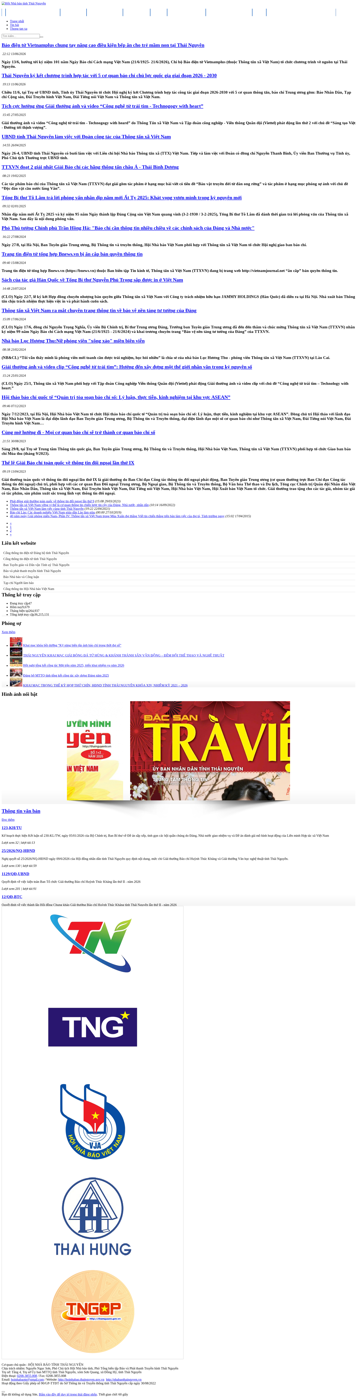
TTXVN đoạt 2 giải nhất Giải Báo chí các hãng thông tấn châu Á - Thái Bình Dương (90, 167)
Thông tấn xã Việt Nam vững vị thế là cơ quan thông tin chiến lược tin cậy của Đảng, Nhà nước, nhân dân (79, 505)
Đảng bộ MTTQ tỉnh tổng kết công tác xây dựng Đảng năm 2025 (66, 675)
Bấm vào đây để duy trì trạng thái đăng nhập (68, 1394)
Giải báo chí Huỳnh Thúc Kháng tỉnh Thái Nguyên (301, 12)
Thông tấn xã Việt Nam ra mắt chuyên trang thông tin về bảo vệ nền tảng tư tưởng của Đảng (99, 310)
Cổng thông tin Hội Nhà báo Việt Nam (28, 589)
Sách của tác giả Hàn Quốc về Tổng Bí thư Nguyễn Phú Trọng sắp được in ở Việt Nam (92, 279)
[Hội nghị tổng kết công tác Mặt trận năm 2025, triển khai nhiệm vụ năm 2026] (16, 665)
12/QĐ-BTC (12, 897)
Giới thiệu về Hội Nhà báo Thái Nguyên (32, 12)
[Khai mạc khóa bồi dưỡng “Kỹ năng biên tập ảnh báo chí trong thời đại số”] (16, 645)
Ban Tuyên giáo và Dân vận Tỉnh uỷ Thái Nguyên (36, 565)
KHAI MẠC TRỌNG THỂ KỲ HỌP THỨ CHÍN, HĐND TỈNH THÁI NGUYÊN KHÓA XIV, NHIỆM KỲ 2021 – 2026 (105, 685)
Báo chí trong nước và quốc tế (229, 12)
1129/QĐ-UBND (15, 874)
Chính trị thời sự (73, 12)
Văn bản (259, 12)
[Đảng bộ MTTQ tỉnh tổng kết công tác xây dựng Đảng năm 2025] (16, 675)
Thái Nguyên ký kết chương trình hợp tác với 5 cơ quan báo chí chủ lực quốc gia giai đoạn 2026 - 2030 (109, 75)
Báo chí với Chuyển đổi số (186, 12)
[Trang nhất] (3, 12)
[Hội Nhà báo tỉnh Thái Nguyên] (24, 3)
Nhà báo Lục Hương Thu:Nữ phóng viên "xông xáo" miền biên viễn (73, 340)
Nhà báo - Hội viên (137, 12)
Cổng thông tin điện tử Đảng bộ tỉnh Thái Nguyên (36, 553)
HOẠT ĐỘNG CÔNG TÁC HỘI (104, 12)
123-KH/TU (12, 828)
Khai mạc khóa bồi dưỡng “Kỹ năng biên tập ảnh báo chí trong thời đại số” (72, 645)
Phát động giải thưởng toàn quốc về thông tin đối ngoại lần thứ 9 (52, 501)
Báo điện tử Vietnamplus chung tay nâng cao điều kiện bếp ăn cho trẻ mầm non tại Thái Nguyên (103, 45)
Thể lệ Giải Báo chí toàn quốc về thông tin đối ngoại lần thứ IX (68, 462)
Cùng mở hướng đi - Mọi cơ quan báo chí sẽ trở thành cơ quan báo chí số (78, 432)
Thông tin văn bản (21, 811)
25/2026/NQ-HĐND (18, 851)
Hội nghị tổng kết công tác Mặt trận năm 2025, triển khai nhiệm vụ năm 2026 (73, 665)
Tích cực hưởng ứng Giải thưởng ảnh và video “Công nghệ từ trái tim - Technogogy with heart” (102, 106)
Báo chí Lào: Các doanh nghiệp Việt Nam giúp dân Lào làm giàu (52, 512)
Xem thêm (8, 632)
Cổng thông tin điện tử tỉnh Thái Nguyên (30, 559)
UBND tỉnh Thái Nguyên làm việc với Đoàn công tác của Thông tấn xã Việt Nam (86, 136)
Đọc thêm (8, 819)
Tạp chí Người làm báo (18, 583)
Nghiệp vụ (158, 12)
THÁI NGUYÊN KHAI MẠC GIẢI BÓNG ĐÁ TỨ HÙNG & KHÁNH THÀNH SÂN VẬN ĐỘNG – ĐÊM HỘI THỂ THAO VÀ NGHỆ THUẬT (123, 655)
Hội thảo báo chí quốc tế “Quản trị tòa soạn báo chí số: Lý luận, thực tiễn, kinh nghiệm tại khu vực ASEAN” (116, 397)
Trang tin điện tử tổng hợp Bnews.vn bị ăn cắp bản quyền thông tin (72, 254)
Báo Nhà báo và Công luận (21, 577)
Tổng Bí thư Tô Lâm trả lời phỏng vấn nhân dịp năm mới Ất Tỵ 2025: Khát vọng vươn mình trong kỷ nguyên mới (122, 197)
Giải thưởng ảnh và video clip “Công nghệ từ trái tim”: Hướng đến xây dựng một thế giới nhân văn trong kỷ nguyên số (127, 366)
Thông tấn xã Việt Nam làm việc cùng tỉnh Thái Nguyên (47, 508)
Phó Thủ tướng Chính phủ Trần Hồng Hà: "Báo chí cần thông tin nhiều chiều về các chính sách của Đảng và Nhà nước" (128, 228)
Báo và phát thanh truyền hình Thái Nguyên (32, 571)
